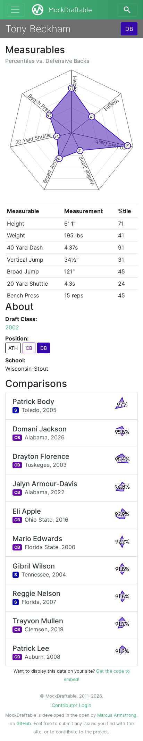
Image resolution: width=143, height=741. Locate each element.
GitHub (23, 723)
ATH (13, 348)
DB (129, 28)
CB (29, 348)
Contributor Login (71, 705)
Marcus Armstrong (116, 715)
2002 (12, 327)
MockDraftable (70, 10)
